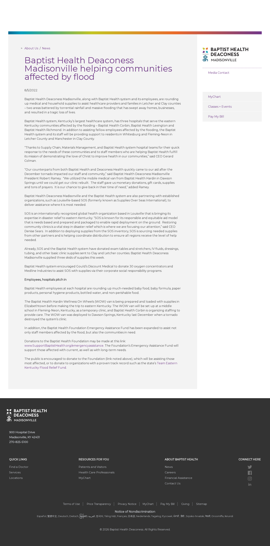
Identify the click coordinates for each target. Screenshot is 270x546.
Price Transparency (99, 504)
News (46, 48)
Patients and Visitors (92, 467)
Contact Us (172, 483)
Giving (185, 504)
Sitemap (201, 504)
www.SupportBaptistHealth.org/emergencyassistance (63, 345)
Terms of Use (71, 504)
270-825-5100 (18, 442)
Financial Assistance (178, 478)
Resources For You (94, 459)
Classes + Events (220, 106)
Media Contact (218, 72)
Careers (170, 472)
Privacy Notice (127, 504)
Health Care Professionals (96, 472)
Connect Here (250, 459)
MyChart (214, 96)
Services (15, 472)
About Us (31, 48)
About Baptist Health (181, 459)
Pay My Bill (216, 116)
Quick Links (18, 459)
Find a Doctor (18, 467)
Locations (16, 478)
